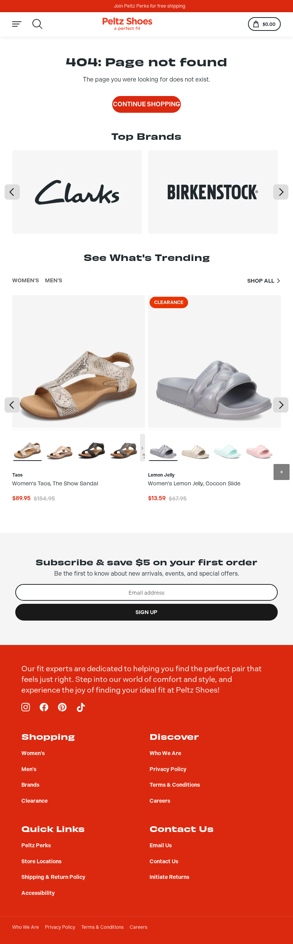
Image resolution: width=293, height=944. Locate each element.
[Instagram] (26, 707)
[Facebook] (44, 707)
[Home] (127, 24)
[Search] (37, 24)
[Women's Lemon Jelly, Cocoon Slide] (163, 445)
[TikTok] (80, 707)
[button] (12, 192)
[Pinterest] (62, 707)
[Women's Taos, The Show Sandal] (27, 445)
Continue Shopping (146, 104)
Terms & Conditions (102, 927)
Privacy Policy (60, 927)
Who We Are (25, 927)
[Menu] (21, 24)
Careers (138, 927)
